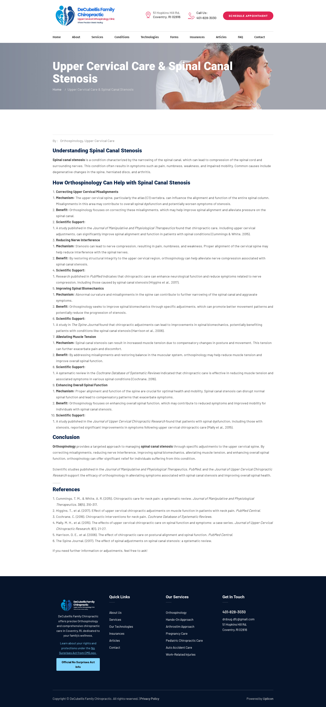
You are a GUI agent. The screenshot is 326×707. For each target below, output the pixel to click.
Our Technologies (121, 626)
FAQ (240, 37)
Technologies (150, 37)
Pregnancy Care (177, 633)
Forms (174, 37)
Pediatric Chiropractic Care (184, 640)
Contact (259, 37)
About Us (115, 612)
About (76, 37)
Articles (221, 37)
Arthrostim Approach (180, 626)
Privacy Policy (149, 698)
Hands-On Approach (179, 619)
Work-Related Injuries (180, 654)
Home (57, 37)
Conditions (122, 37)
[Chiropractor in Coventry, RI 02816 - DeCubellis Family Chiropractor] (86, 15)
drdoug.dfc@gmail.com (238, 619)
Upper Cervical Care (100, 141)
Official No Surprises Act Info (78, 664)
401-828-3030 (206, 18)
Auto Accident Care (179, 647)
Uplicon (268, 698)
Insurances (197, 37)
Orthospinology (71, 141)
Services (97, 37)
